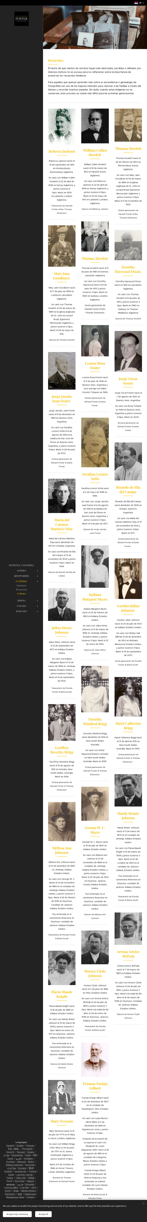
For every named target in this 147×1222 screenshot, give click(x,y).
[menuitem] (21, 565)
